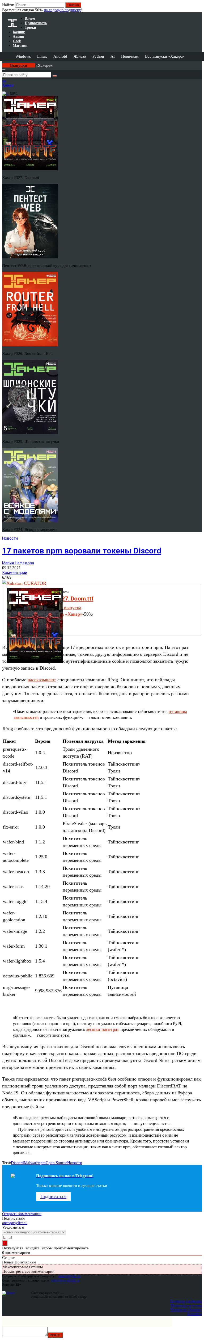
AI (112, 56)
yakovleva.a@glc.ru (65, 1280)
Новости (10, 538)
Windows (23, 56)
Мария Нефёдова (18, 563)
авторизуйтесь (14, 1223)
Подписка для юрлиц (186, 1305)
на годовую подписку (62, 10)
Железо (80, 56)
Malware (31, 1163)
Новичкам (130, 56)
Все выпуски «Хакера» (165, 56)
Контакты (194, 1314)
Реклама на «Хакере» (186, 1310)
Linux (42, 56)
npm (42, 1163)
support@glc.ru (69, 1276)
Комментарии (14, 572)
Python (98, 56)
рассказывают (42, 679)
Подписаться (53, 1196)
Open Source (56, 1163)
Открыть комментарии (21, 1214)
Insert (55, 1335)
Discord (17, 1163)
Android (60, 56)
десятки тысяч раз (102, 1029)
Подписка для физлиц (186, 1301)
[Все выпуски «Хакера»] (2, 63)
